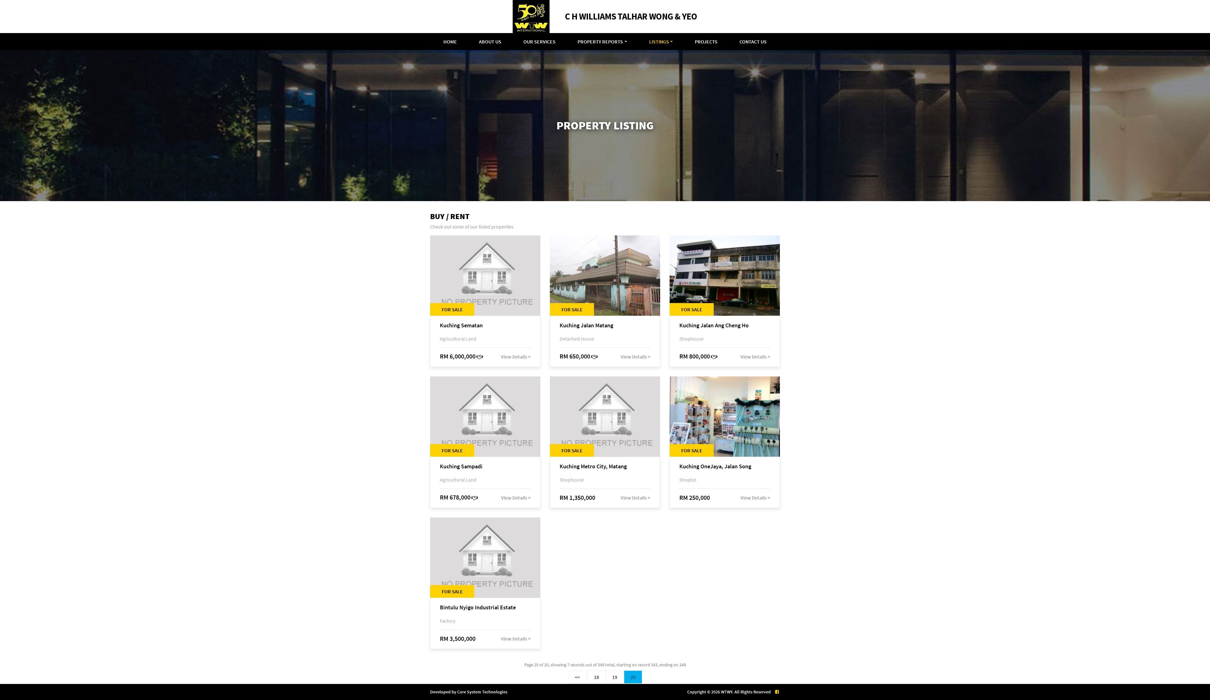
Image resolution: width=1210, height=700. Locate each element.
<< (577, 677)
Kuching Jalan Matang (586, 325)
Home (450, 41)
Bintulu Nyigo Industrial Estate (478, 607)
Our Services (539, 41)
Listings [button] (659, 41)
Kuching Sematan (461, 325)
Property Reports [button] (600, 41)
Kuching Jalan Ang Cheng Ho (714, 325)
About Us (490, 41)
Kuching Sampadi (461, 466)
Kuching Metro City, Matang (593, 466)
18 (596, 677)
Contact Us (753, 41)
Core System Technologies (482, 692)
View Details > (516, 356)
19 (614, 677)
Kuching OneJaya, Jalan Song (715, 466)
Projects (706, 41)
